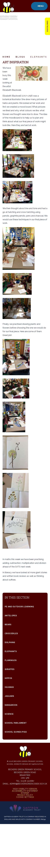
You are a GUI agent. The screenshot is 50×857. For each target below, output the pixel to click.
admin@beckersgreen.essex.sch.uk (28, 784)
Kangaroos (11, 705)
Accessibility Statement (25, 791)
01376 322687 (27, 781)
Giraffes (9, 669)
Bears (8, 625)
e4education (37, 764)
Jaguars (9, 696)
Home (7, 57)
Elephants (38, 57)
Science (9, 714)
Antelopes (11, 616)
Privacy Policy (25, 795)
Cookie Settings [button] (25, 797)
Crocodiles (11, 633)
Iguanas (9, 687)
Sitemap (25, 793)
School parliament (16, 723)
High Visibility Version (25, 789)
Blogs (20, 57)
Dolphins (10, 642)
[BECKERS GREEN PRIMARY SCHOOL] (8, 6)
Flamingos (11, 660)
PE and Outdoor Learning (19, 607)
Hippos (8, 678)
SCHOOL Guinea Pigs (16, 732)
